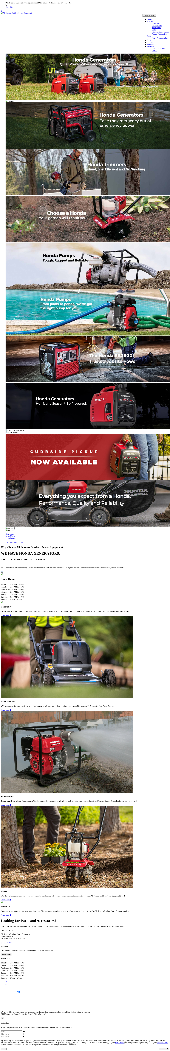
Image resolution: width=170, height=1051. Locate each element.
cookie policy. (95, 1012)
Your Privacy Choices (9, 992)
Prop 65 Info (5, 1004)
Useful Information (158, 48)
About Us (150, 44)
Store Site (9, 7)
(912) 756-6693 (13, 5)
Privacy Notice (6, 988)
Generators (156, 24)
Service (149, 40)
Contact (154, 51)
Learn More (5, 615)
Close (4, 1049)
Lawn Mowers (157, 26)
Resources (151, 46)
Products (150, 21)
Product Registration (159, 34)
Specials (150, 42)
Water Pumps (156, 28)
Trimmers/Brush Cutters (160, 32)
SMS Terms (5, 1000)
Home (149, 19)
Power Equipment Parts (160, 38)
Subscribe (5, 954)
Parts (149, 36)
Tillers (154, 30)
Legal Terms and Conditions (11, 996)
